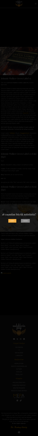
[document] (19, 218)
